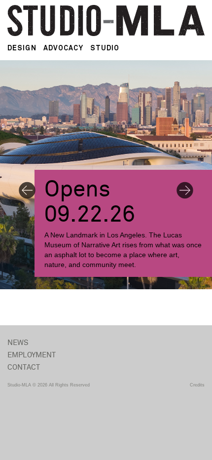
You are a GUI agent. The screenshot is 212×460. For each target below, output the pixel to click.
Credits (197, 385)
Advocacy (63, 47)
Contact (23, 367)
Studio (105, 47)
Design (21, 47)
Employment (31, 355)
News (18, 342)
